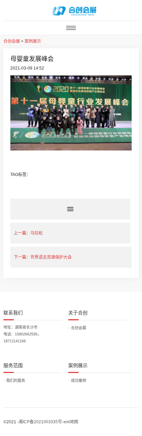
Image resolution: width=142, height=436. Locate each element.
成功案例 (78, 380)
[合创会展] (74, 10)
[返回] (71, 209)
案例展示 (32, 41)
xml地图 (70, 421)
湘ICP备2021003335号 (40, 421)
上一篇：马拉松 (28, 233)
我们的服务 (15, 380)
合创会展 (11, 41)
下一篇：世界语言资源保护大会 (43, 257)
